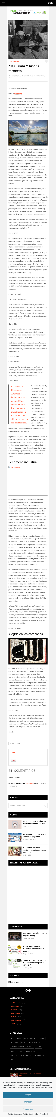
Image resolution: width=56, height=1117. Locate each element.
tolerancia (39, 1055)
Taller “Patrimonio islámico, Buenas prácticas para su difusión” (35, 962)
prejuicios (30, 1051)
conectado (30, 783)
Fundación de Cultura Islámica (22, 76)
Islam (23, 1042)
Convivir (14, 1010)
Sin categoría (16, 1020)
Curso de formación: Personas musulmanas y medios (33, 948)
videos (14, 1060)
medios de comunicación (22, 1047)
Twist (13, 1024)
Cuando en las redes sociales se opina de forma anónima (34, 850)
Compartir (13, 61)
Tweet (13, 752)
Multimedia (15, 1013)
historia (14, 1042)
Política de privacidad (31, 1114)
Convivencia (29, 1038)
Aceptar (28, 1095)
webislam (18, 93)
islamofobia (15, 743)
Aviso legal (44, 1114)
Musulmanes (16, 1051)
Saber (13, 1017)
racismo (14, 1055)
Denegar (28, 1102)
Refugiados (26, 1055)
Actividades (15, 1003)
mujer (38, 1047)
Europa (41, 1038)
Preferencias (28, 1109)
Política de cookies (15, 1114)
